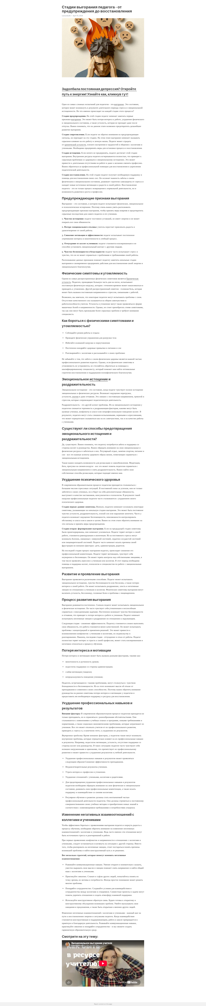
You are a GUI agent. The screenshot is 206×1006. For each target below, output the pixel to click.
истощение (99, 379)
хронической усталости (75, 144)
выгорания (76, 119)
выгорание (119, 104)
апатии (75, 396)
